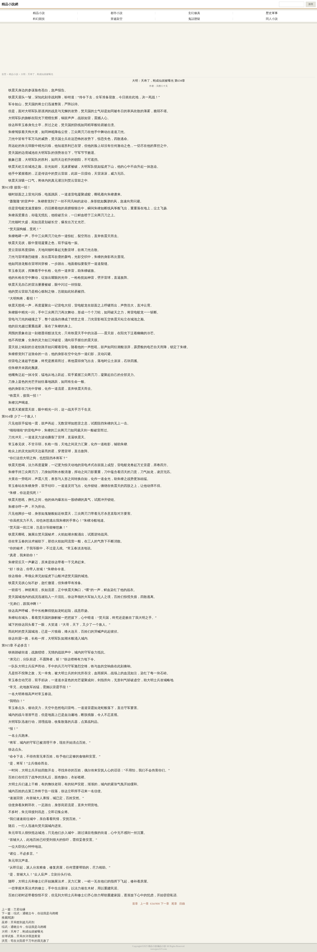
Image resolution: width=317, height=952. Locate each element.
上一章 (144, 903)
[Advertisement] (158, 46)
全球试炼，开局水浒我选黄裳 (21, 936)
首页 (4, 74)
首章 (135, 903)
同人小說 (272, 18)
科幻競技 (39, 18)
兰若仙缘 (19, 909)
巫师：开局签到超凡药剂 (18, 922)
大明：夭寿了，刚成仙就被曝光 (37, 74)
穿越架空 (117, 18)
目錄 (182, 903)
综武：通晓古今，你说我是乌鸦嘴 (36, 913)
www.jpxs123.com (158, 949)
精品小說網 (10, 4)
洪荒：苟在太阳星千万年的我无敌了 (25, 940)
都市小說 (117, 13)
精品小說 (39, 13)
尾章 (174, 903)
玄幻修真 (194, 13)
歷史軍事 (272, 13)
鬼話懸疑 (194, 18)
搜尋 (310, 4)
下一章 (165, 903)
